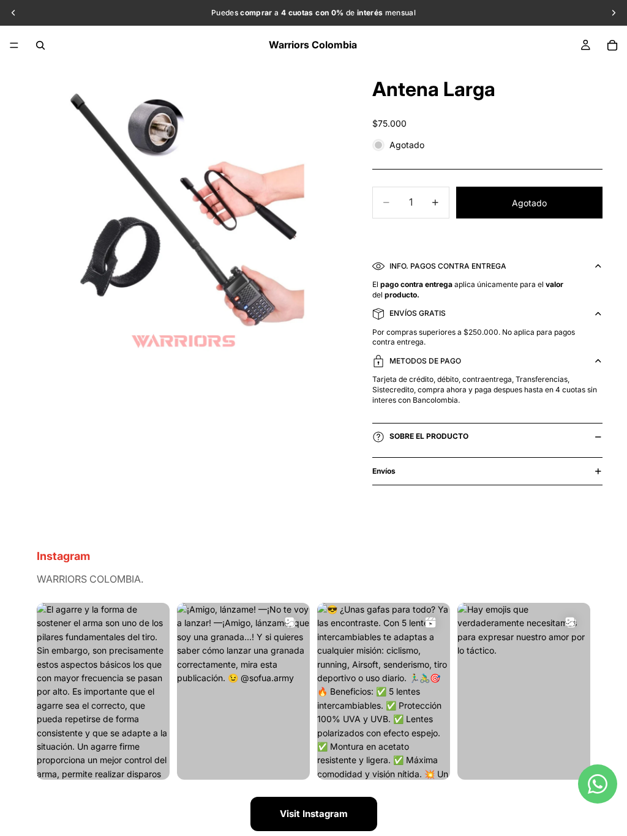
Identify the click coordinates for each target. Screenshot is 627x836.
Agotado (529, 203)
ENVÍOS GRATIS (417, 313)
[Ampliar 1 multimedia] (183, 223)
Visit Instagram (314, 813)
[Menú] (14, 45)
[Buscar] (40, 45)
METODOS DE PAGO (425, 360)
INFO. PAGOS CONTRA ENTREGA (447, 266)
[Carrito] (612, 45)
